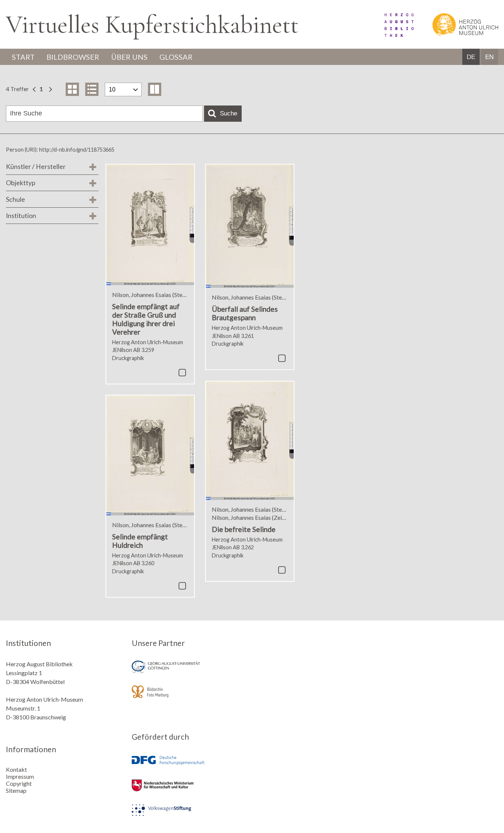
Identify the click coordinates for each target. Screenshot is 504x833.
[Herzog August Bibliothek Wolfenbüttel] (391, 34)
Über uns (129, 56)
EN (489, 57)
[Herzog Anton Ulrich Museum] (456, 34)
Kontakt (16, 769)
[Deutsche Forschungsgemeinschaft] (189, 765)
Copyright (19, 783)
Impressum (20, 776)
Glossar (176, 56)
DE (471, 57)
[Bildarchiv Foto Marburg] (189, 696)
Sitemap (16, 790)
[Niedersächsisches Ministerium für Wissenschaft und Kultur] (189, 790)
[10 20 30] (123, 89)
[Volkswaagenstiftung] (189, 815)
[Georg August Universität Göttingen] (189, 672)
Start (23, 56)
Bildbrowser (72, 56)
